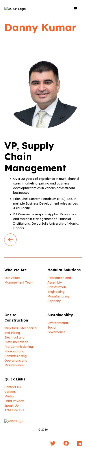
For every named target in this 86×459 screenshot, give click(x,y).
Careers (10, 392)
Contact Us (12, 387)
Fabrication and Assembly (59, 280)
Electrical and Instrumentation (16, 339)
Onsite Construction (16, 317)
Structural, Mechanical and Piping (20, 330)
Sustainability (60, 315)
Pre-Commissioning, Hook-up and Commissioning (19, 351)
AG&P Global (14, 410)
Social (51, 327)
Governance (56, 332)
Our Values (12, 278)
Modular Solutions (64, 270)
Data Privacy (14, 401)
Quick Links (14, 379)
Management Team (19, 282)
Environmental (58, 323)
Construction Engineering (56, 289)
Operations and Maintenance (15, 363)
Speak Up (11, 406)
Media (9, 396)
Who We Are (15, 270)
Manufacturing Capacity (58, 298)
